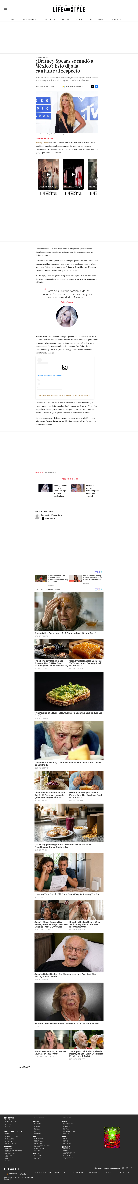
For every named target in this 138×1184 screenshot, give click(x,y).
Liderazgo (38, 1157)
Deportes (50, 19)
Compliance (94, 1173)
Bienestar (66, 1155)
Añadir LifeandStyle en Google (73, 86)
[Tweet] (92, 86)
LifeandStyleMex (123, 1168)
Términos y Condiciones (47, 1173)
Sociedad (37, 1133)
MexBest (66, 1147)
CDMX (36, 1128)
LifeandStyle (39, 1118)
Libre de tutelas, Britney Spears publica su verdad (92, 490)
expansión (116, 19)
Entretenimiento (30, 19)
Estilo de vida (68, 1143)
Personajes (67, 1153)
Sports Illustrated (13, 1131)
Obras (7, 1156)
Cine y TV (65, 19)
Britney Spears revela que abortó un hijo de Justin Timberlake (60, 490)
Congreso (37, 1126)
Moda (65, 1128)
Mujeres (8, 1160)
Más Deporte (9, 1140)
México (36, 1125)
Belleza (66, 1129)
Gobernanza (38, 1141)
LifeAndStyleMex (133, 1168)
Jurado (65, 1158)
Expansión (8, 1147)
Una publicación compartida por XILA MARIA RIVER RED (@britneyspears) (64, 395)
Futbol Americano (11, 1136)
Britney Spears (42, 142)
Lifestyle (8, 1141)
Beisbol (8, 1135)
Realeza (66, 1125)
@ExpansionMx (50, 518)
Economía (8, 1151)
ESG (6, 1158)
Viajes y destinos (69, 1152)
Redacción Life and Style (51, 515)
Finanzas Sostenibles (42, 1145)
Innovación (38, 1146)
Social (36, 1140)
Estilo (13, 19)
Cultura (66, 1133)
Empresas (8, 1148)
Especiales (67, 1118)
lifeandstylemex (128, 1168)
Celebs (65, 1141)
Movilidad (38, 1143)
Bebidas (66, 1150)
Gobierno (37, 1123)
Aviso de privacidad (74, 1173)
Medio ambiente (39, 1138)
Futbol (7, 1133)
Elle (64, 1137)
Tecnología (9, 1155)
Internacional (10, 1153)
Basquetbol (9, 1138)
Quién (64, 1121)
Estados (37, 1129)
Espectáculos (68, 1123)
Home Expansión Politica (14, 1150)
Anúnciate (109, 1173)
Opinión (37, 1131)
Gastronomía (67, 1148)
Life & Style (9, 1118)
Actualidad (38, 1155)
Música (78, 19)
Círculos (66, 1126)
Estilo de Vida (68, 1157)
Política (36, 1121)
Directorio (124, 1173)
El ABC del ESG (39, 1148)
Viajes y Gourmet (96, 19)
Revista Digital (10, 1143)
